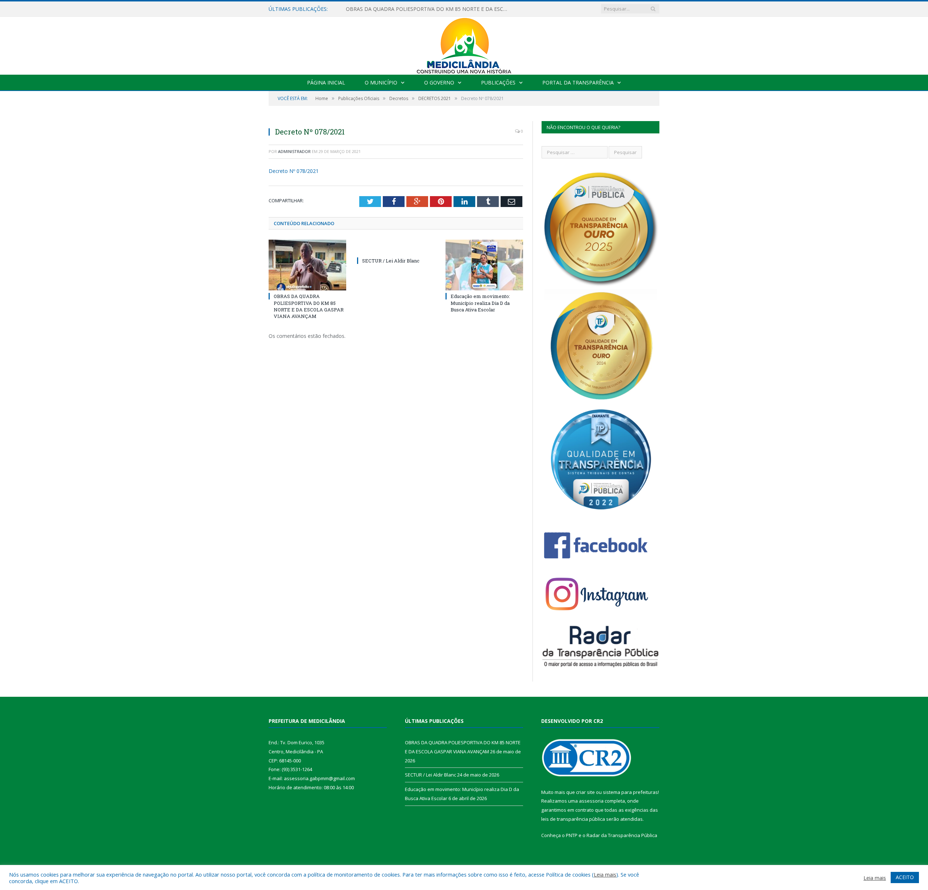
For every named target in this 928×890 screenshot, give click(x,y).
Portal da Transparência (578, 82)
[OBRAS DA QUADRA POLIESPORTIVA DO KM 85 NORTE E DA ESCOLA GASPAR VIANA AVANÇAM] (307, 265)
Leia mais (605, 874)
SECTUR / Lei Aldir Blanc (390, 260)
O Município (381, 82)
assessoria (591, 801)
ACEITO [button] (905, 877)
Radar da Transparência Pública (622, 835)
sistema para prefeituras (630, 792)
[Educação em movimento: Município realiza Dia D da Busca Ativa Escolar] (484, 265)
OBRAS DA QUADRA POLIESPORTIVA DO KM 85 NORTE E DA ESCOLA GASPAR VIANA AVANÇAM (429, 9)
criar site (585, 792)
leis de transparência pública (573, 819)
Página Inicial (326, 82)
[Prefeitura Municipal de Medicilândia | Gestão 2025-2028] (464, 44)
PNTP (571, 835)
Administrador (294, 151)
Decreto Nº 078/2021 (294, 170)
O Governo (439, 82)
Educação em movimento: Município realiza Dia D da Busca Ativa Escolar (480, 302)
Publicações (498, 82)
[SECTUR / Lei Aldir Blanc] (396, 247)
